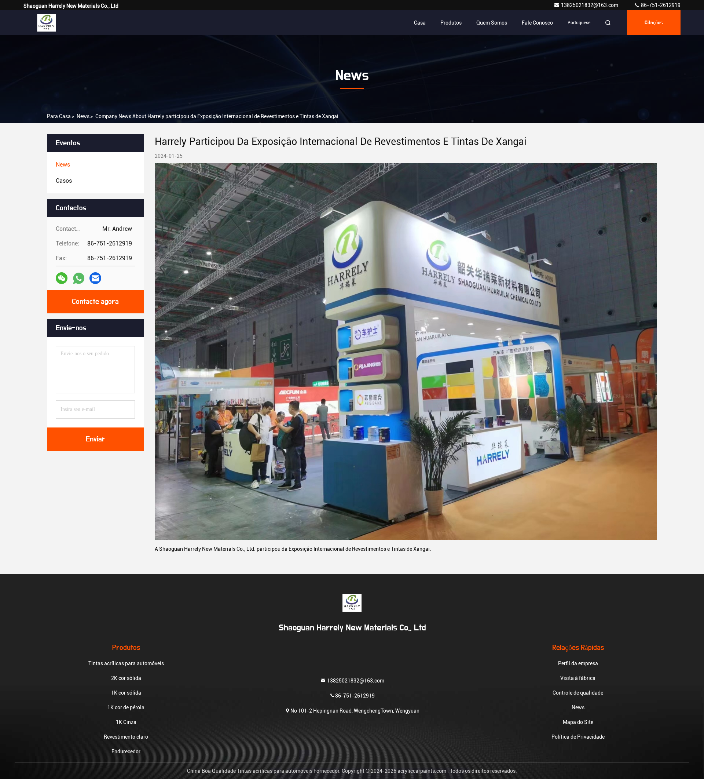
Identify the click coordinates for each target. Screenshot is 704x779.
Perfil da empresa (578, 663)
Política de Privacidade (578, 737)
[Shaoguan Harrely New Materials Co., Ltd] (46, 23)
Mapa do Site (578, 722)
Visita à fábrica (577, 678)
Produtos (451, 23)
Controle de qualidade (578, 693)
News (83, 116)
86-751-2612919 (660, 5)
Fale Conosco (537, 23)
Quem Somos (491, 23)
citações (654, 22)
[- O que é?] (78, 278)
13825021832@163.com (590, 5)
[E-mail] (95, 278)
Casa (420, 23)
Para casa (59, 116)
